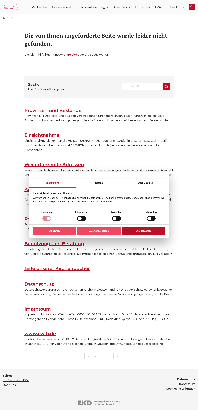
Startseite (70, 54)
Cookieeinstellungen (180, 388)
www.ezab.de (40, 333)
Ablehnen (54, 231)
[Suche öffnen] (192, 7)
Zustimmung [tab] (53, 183)
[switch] (81, 218)
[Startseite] (4, 18)
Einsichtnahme (41, 135)
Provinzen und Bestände (53, 110)
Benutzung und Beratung (54, 243)
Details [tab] (99, 183)
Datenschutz (39, 284)
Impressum (37, 309)
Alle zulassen (143, 231)
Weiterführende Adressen (54, 164)
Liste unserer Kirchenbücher (57, 268)
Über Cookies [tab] (145, 183)
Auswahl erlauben (99, 231)
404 (11, 18)
